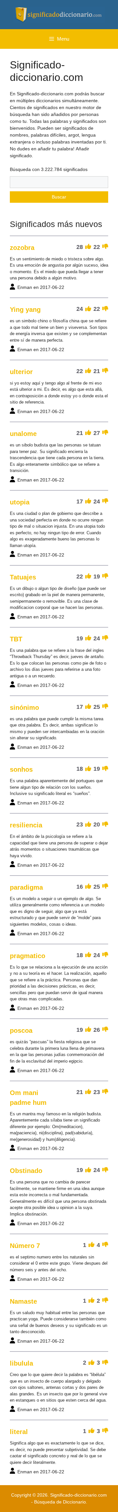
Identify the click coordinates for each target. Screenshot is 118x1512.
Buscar (59, 196)
